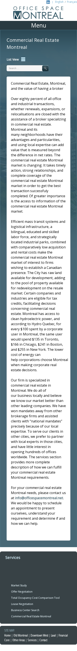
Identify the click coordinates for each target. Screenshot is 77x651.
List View (13, 59)
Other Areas (18, 640)
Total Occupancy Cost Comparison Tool (35, 598)
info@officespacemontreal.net (39, 498)
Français (72, 2)
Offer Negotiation (22, 591)
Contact (43, 640)
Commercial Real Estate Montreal (31, 616)
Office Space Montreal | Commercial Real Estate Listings (38, 13)
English (59, 2)
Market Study (19, 585)
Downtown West (39, 635)
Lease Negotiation (22, 604)
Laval (53, 635)
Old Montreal (20, 635)
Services (32, 640)
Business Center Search (25, 610)
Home (7, 635)
